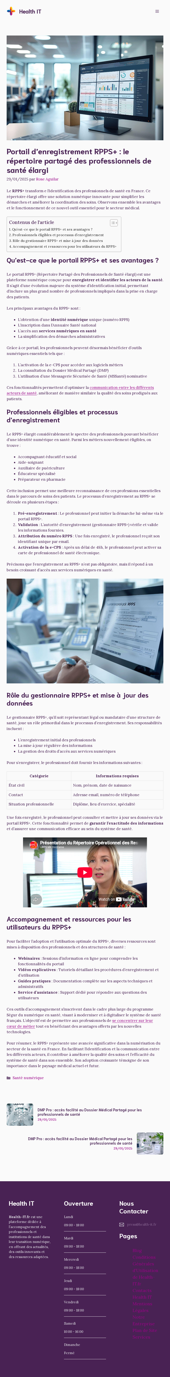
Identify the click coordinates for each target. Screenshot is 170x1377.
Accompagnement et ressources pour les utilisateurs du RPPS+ (65, 246)
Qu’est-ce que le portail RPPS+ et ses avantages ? (52, 229)
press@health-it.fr (141, 1224)
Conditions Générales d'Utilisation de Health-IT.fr (145, 1270)
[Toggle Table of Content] (112, 223)
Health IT (30, 11)
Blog (137, 1250)
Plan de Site (145, 1330)
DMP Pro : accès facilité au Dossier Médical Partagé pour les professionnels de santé (90, 1111)
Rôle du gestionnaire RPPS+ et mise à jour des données (58, 241)
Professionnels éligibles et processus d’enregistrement (58, 235)
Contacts (142, 1290)
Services (141, 1337)
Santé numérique (28, 1077)
